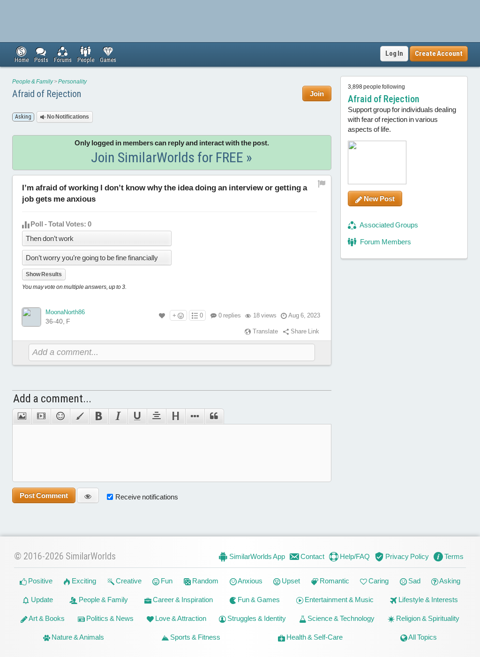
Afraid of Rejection (46, 93)
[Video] (41, 416)
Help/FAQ (354, 556)
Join (317, 94)
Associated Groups (388, 225)
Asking (449, 581)
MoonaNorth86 (65, 312)
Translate (264, 331)
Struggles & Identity (256, 618)
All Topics (422, 637)
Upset (290, 581)
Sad (413, 581)
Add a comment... (52, 398)
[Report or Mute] (322, 183)
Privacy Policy (406, 556)
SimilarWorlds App (256, 556)
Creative (128, 581)
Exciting (83, 581)
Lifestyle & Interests (427, 600)
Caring (378, 581)
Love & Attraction (180, 618)
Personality (72, 81)
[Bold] (98, 416)
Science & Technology (340, 618)
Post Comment (44, 495)
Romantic (333, 581)
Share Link (304, 331)
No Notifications (67, 116)
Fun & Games (258, 600)
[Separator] (194, 416)
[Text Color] (79, 416)
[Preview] (88, 495)
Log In (394, 53)
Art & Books (46, 618)
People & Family (32, 81)
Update (41, 600)
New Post (378, 199)
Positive (39, 581)
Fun (165, 581)
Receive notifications (146, 497)
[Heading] (175, 416)
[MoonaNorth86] (31, 317)
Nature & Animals (77, 637)
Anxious (249, 581)
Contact (311, 556)
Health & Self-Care (314, 637)
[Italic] (118, 416)
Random (204, 581)
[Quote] (214, 416)
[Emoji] (60, 416)
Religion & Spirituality (427, 618)
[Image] (21, 416)
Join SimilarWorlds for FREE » (171, 157)
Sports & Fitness (194, 637)
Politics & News (109, 618)
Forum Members (385, 242)
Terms (453, 556)
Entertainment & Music (338, 600)
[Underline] (137, 416)
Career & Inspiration (182, 600)
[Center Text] (156, 416)
